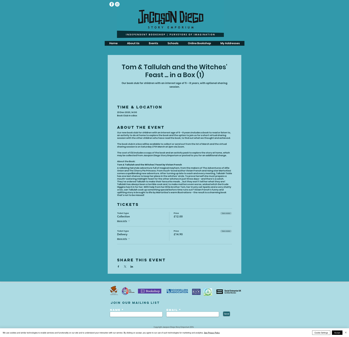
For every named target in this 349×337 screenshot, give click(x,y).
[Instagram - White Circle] (117, 4)
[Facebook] (111, 4)
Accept (337, 332)
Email (172, 310)
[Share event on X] (125, 266)
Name (116, 310)
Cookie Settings (321, 332)
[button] (153, 43)
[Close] (345, 332)
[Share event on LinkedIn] (131, 266)
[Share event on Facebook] (118, 266)
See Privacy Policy (212, 332)
